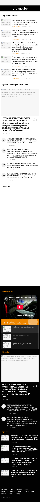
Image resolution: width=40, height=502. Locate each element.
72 (29, 53)
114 (30, 39)
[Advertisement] (20, 2)
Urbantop (4, 489)
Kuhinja (18, 493)
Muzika (11, 491)
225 (30, 66)
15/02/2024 (24, 26)
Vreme (11, 493)
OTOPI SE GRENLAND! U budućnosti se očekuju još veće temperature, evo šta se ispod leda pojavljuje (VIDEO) (24, 22)
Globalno (19, 489)
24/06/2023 (24, 39)
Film (26, 491)
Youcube (3, 493)
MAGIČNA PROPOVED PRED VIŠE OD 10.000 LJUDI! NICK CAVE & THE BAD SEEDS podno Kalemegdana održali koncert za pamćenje (24, 437)
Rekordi (3, 491)
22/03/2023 (24, 53)
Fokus (11, 489)
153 (30, 26)
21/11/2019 (24, 78)
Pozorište (18, 491)
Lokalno (27, 489)
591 (30, 78)
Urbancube (20, 8)
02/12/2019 (24, 66)
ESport (32, 491)
